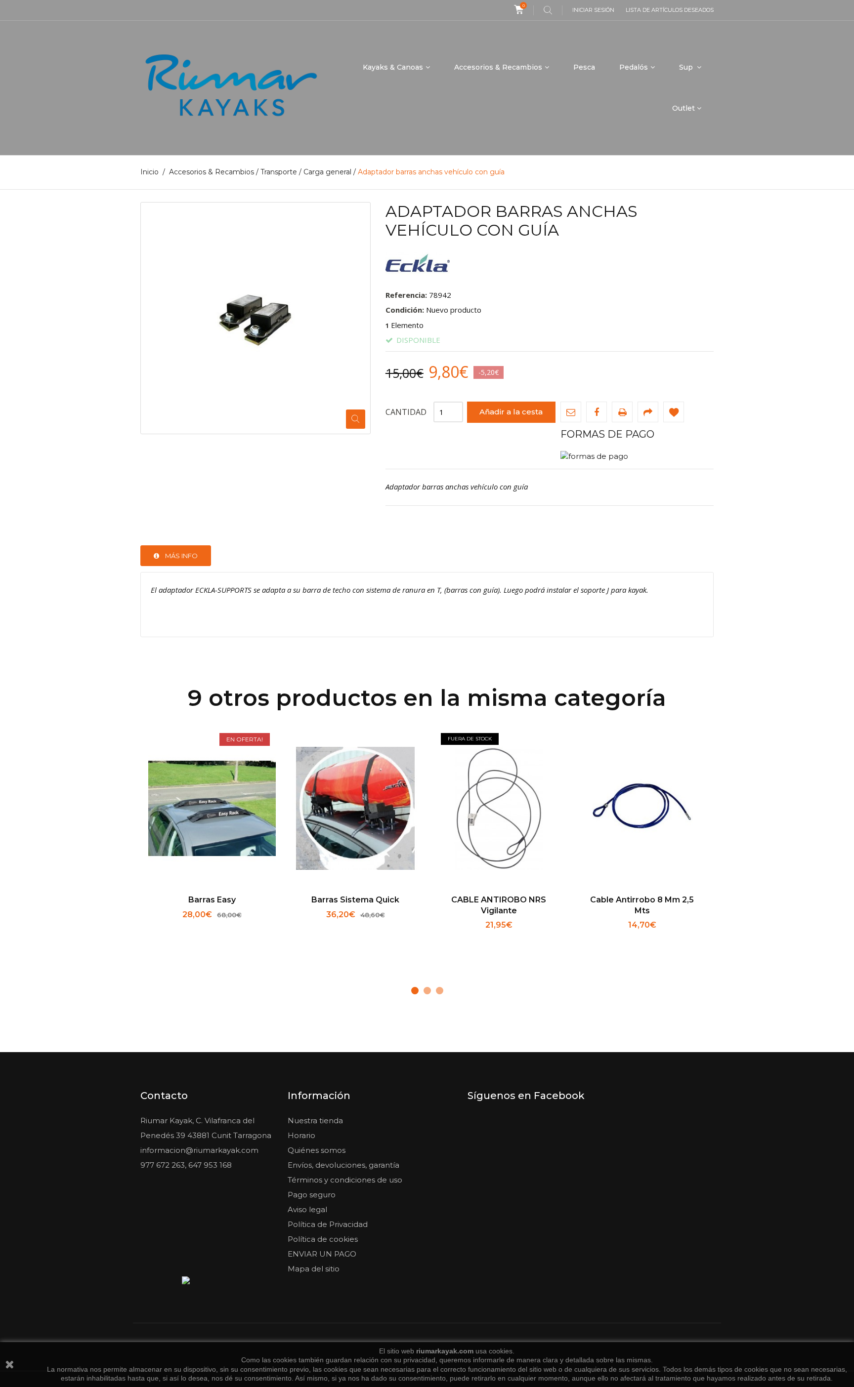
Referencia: (406, 295)
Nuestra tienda (315, 1120)
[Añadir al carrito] (179, 927)
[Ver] (245, 927)
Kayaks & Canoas (393, 67)
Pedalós (633, 67)
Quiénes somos (316, 1150)
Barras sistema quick (355, 899)
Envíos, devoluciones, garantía (343, 1165)
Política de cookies (323, 1239)
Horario (301, 1135)
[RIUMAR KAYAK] (231, 88)
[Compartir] (648, 412)
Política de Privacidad (328, 1224)
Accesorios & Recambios (498, 67)
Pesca (584, 67)
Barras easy (212, 899)
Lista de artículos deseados (670, 9)
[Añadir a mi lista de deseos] (673, 412)
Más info (181, 556)
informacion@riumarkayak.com (199, 1150)
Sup (687, 67)
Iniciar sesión (593, 9)
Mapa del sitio (314, 1268)
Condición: (404, 310)
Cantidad (406, 412)
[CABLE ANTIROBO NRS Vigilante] (498, 809)
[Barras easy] (212, 809)
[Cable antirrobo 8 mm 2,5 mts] (642, 809)
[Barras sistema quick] (355, 809)
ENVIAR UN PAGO (322, 1254)
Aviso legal (307, 1209)
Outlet (683, 108)
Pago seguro (312, 1194)
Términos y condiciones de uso (345, 1179)
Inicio (149, 171)
